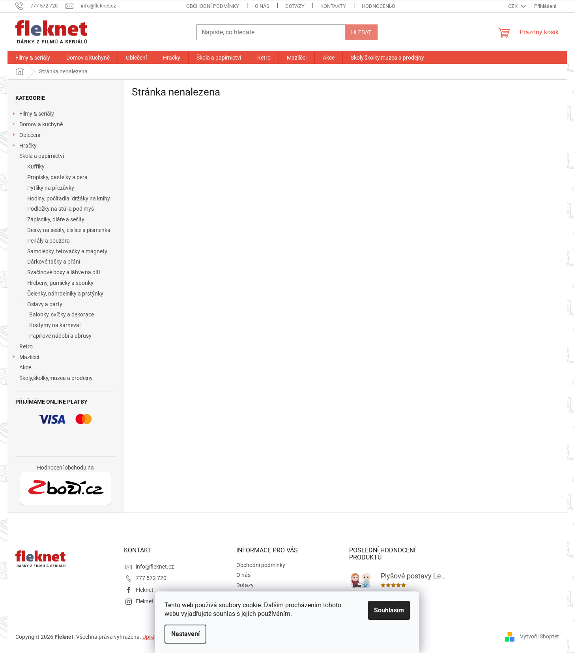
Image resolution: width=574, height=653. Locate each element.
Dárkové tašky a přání (53, 261)
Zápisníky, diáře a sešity (55, 219)
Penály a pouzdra (48, 241)
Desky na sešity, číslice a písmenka (68, 230)
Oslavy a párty (44, 304)
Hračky (28, 145)
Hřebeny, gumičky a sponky (60, 283)
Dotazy (295, 6)
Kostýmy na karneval (54, 325)
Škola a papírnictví (41, 156)
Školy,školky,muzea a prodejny (56, 378)
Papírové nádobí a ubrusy (60, 336)
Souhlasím (389, 610)
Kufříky (36, 166)
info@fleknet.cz (155, 566)
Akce (25, 367)
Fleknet (144, 590)
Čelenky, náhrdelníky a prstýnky (65, 293)
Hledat (361, 32)
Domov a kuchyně (41, 124)
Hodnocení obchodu (388, 6)
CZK (513, 6)
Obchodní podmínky (212, 6)
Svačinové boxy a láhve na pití (63, 272)
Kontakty (333, 6)
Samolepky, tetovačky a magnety (67, 251)
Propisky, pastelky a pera (57, 177)
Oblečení (29, 135)
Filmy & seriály (36, 113)
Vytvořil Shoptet (539, 636)
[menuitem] (32, 57)
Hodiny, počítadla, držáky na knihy (68, 198)
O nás (262, 6)
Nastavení (185, 634)
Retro (26, 346)
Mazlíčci (29, 357)
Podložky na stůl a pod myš (60, 209)
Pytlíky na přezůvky (50, 188)
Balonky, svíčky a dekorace (61, 314)
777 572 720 (151, 578)
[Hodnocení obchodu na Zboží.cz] (65, 488)
